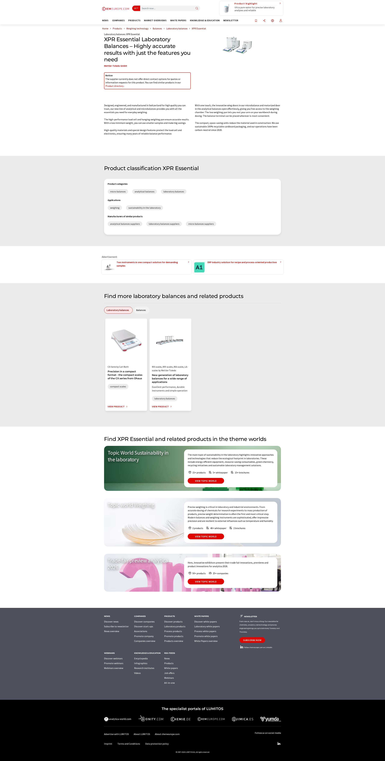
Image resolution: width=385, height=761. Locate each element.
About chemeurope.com (167, 734)
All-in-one (169, 682)
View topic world (206, 480)
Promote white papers (206, 636)
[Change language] (272, 21)
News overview (111, 631)
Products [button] (134, 20)
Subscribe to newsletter (116, 626)
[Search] (197, 8)
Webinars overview (113, 668)
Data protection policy (157, 743)
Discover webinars (113, 658)
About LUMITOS (142, 734)
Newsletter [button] (230, 20)
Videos (137, 673)
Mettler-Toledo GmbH (115, 65)
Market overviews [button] (155, 20)
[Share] (264, 21)
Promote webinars (113, 663)
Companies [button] (118, 20)
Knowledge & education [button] (205, 20)
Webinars (169, 677)
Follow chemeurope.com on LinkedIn (258, 647)
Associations (140, 631)
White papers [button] (178, 20)
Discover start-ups (143, 626)
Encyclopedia (141, 658)
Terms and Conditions (128, 743)
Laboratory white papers (207, 626)
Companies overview (144, 640)
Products (169, 663)
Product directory (114, 85)
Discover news (111, 621)
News (167, 658)
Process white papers (205, 631)
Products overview (173, 640)
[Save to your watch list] (256, 21)
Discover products (173, 621)
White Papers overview (205, 640)
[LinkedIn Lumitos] (279, 743)
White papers (171, 668)
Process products (173, 631)
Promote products (173, 636)
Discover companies (144, 621)
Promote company (144, 636)
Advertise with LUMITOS (116, 734)
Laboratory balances (114, 34)
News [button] (105, 20)
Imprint (108, 743)
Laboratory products (174, 626)
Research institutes (144, 668)
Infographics (140, 663)
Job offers (169, 673)
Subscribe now (252, 640)
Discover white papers (205, 621)
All (135, 8)
